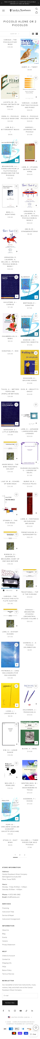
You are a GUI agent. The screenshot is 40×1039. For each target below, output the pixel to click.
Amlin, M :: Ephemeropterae (29, 230)
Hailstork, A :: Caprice (10, 303)
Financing (5, 908)
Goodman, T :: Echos (29, 800)
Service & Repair (8, 915)
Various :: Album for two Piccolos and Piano (29, 105)
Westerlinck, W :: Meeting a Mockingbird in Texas (29, 786)
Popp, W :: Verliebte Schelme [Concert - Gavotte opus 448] (10, 828)
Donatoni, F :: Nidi (10, 351)
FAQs (4, 967)
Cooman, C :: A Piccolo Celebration (29, 645)
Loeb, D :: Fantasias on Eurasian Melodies (30, 521)
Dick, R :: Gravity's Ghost (29, 390)
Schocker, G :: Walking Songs (30, 379)
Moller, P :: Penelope (10, 784)
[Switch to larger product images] (33, 33)
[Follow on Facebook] (3, 1011)
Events (4, 937)
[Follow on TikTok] (26, 1011)
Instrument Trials (8, 912)
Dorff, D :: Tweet (30, 67)
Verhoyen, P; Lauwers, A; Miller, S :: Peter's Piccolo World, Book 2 (30, 215)
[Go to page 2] (24, 854)
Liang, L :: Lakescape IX (10, 712)
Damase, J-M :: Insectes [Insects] (29, 341)
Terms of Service (8, 974)
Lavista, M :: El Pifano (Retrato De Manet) (10, 104)
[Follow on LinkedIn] (32, 1011)
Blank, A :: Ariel (29, 748)
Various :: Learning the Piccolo (29, 129)
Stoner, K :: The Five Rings (10, 522)
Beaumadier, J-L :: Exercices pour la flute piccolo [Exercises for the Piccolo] (10, 171)
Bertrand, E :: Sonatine (29, 304)
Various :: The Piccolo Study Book (10, 42)
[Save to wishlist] (36, 42)
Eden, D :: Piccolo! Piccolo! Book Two (30, 117)
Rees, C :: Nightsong (10, 213)
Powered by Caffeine (24, 1024)
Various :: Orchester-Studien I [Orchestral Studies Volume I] (29, 614)
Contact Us (6, 959)
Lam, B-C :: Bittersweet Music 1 (10, 129)
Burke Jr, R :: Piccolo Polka (30, 482)
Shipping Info (6, 963)
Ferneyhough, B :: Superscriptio (29, 533)
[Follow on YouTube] (21, 1011)
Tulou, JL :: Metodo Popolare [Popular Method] (10, 391)
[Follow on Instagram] (15, 1011)
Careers (5, 941)
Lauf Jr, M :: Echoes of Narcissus (10, 482)
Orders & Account (8, 956)
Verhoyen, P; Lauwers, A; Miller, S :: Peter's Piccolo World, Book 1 (10, 262)
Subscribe (9, 1003)
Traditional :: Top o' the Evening (29, 593)
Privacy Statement (8, 945)
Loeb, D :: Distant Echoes (10, 633)
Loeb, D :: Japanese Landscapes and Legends (29, 431)
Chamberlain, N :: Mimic (10, 337)
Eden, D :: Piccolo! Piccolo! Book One (10, 117)
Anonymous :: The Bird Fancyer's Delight (10, 467)
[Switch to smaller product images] (37, 33)
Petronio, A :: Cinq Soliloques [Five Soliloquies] (10, 673)
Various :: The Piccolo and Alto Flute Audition (10, 598)
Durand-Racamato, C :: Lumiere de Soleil (30, 470)
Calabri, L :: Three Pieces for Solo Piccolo (29, 842)
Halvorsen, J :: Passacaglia (30, 711)
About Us (5, 930)
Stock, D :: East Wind (10, 841)
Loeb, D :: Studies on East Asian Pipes (30, 169)
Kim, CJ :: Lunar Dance (10, 751)
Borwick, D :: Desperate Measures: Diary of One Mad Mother (10, 558)
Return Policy (6, 970)
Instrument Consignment (11, 919)
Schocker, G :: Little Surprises (10, 431)
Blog (3, 934)
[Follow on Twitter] (9, 1011)
